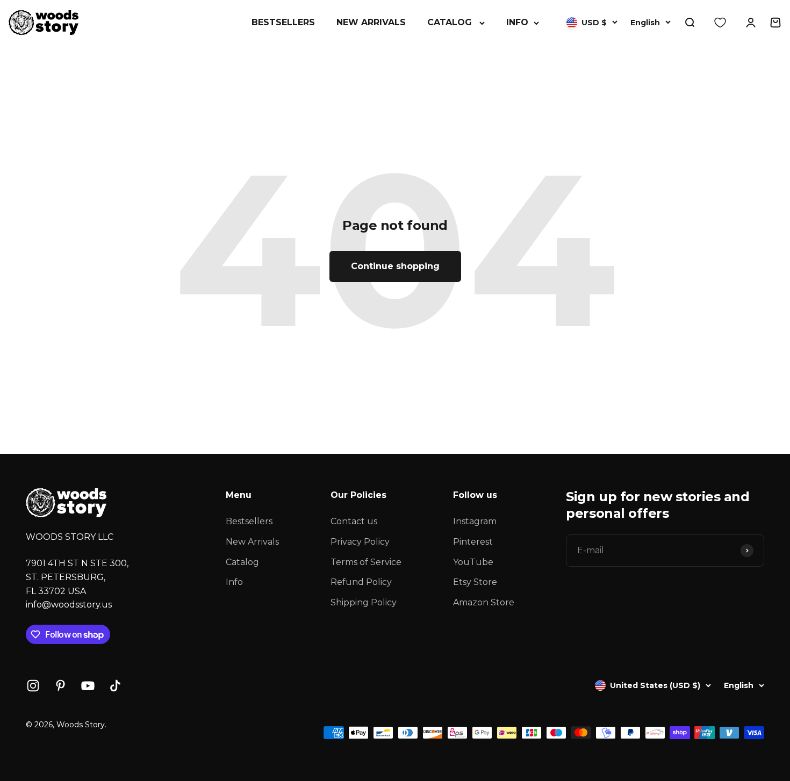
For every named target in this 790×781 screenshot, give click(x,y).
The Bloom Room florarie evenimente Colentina (128, 739)
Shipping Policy (364, 602)
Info (517, 22)
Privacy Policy (360, 542)
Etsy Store (475, 582)
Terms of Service (366, 562)
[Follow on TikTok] (115, 685)
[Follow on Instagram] (33, 685)
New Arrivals (371, 22)
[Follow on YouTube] (88, 685)
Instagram (475, 521)
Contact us (354, 521)
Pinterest (473, 542)
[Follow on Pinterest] (60, 685)
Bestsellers (283, 22)
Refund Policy (361, 582)
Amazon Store (483, 602)
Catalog (449, 22)
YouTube (473, 562)
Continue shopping (395, 266)
